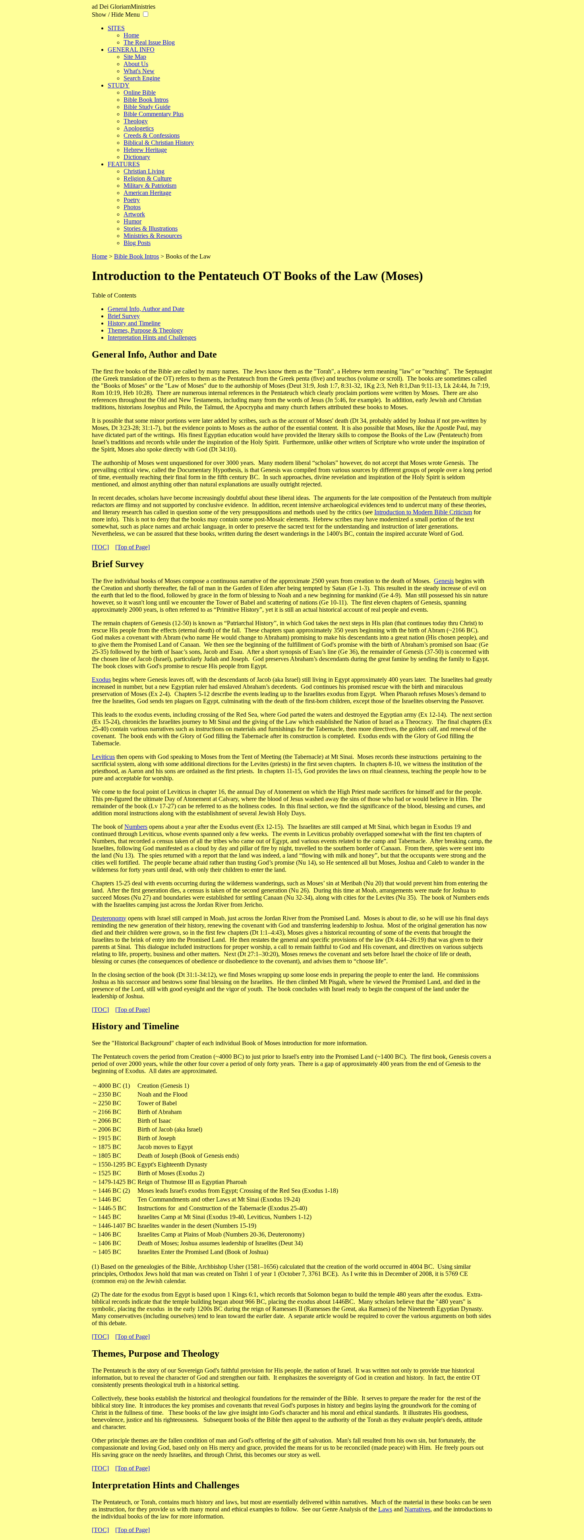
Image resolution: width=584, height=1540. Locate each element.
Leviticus (103, 756)
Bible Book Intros (146, 99)
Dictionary (137, 157)
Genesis (444, 581)
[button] (145, 14)
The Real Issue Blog (149, 42)
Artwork (134, 214)
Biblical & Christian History (159, 142)
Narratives (417, 1509)
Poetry (132, 199)
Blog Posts (137, 242)
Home (131, 35)
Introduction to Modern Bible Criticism (423, 512)
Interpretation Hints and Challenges (152, 337)
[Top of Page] (132, 547)
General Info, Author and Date (146, 308)
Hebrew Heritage (145, 149)
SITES (116, 28)
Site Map (135, 56)
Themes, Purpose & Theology (145, 330)
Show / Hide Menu (116, 14)
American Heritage (147, 192)
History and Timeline (134, 323)
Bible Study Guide (147, 106)
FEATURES (124, 164)
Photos (132, 207)
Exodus (101, 679)
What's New (139, 71)
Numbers (135, 826)
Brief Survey (124, 316)
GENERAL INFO (131, 49)
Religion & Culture (148, 178)
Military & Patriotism (150, 185)
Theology (136, 121)
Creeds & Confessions (152, 135)
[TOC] (100, 547)
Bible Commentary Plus (154, 114)
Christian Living (144, 171)
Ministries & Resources (153, 235)
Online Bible (140, 92)
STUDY (119, 85)
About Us (136, 63)
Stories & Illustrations (151, 228)
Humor (132, 221)
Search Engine (142, 78)
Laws (385, 1509)
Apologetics (139, 128)
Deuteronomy (109, 918)
